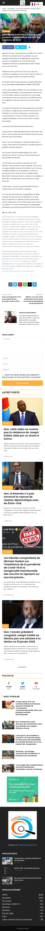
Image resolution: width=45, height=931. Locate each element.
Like (9, 682)
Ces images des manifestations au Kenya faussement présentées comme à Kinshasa (29, 767)
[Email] (30, 284)
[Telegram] (34, 284)
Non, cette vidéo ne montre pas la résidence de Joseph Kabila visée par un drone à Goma (21, 434)
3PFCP (5, 626)
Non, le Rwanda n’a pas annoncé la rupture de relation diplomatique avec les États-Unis (21, 498)
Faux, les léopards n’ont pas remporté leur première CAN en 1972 (11, 299)
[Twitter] (15, 284)
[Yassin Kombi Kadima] (10, 318)
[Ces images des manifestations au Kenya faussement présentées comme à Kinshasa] (8, 768)
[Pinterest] (20, 284)
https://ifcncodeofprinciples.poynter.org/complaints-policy (18, 271)
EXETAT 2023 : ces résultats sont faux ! (27, 868)
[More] (29, 47)
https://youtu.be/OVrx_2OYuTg (10, 261)
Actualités (11, 9)
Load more (22, 667)
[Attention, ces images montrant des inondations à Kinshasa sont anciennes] (8, 754)
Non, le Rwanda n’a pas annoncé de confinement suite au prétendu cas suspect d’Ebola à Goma (29, 725)
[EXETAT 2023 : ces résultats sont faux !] (7, 870)
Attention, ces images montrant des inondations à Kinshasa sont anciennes (28, 753)
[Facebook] (10, 284)
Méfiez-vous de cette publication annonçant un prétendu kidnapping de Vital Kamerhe (33, 300)
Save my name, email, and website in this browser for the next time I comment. (21, 376)
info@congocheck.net (27, 845)
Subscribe (36, 682)
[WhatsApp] (25, 284)
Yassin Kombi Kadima (27, 313)
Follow (22, 682)
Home (4, 9)
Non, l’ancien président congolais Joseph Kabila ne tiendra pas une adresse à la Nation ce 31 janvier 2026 (22, 636)
